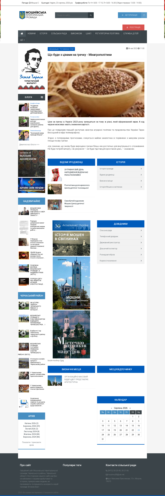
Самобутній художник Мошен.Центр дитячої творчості (74, 203)
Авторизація (131, 15)
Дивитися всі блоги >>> (29, 145)
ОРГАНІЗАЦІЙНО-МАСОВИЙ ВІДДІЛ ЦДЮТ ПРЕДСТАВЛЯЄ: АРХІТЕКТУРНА (76, 379)
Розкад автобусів (107, 255)
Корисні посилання (108, 261)
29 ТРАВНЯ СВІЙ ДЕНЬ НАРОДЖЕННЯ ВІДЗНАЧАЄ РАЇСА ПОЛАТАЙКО (76, 172)
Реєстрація (134, 27)
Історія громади (106, 169)
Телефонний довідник (109, 236)
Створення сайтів (50, 492)
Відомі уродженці (107, 175)
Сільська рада (106, 230)
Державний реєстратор (110, 242)
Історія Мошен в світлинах (111, 187)
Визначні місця (106, 181)
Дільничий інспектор (108, 249)
